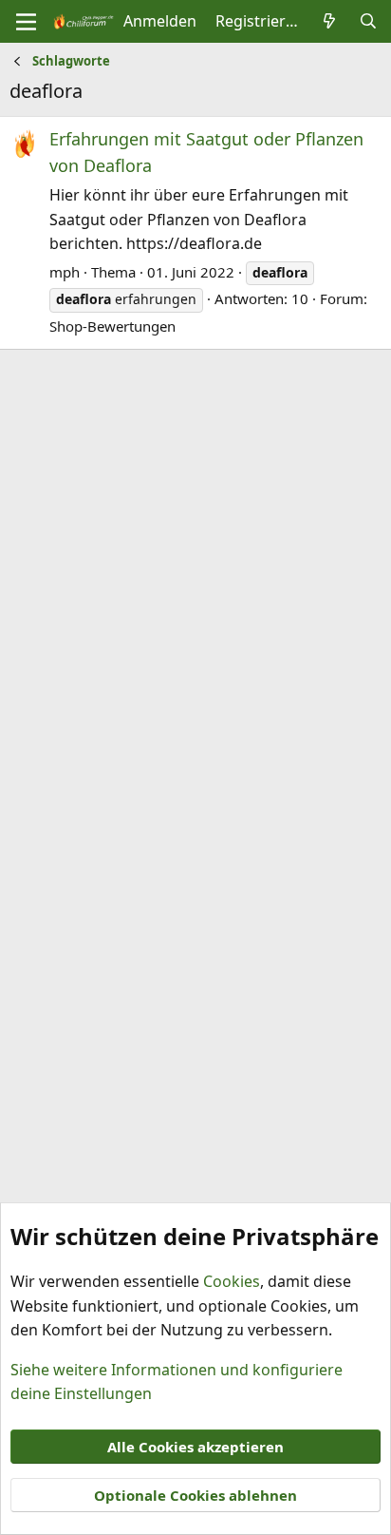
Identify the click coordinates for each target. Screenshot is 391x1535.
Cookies (231, 1281)
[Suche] (367, 22)
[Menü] (26, 22)
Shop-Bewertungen (112, 326)
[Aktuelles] (329, 22)
